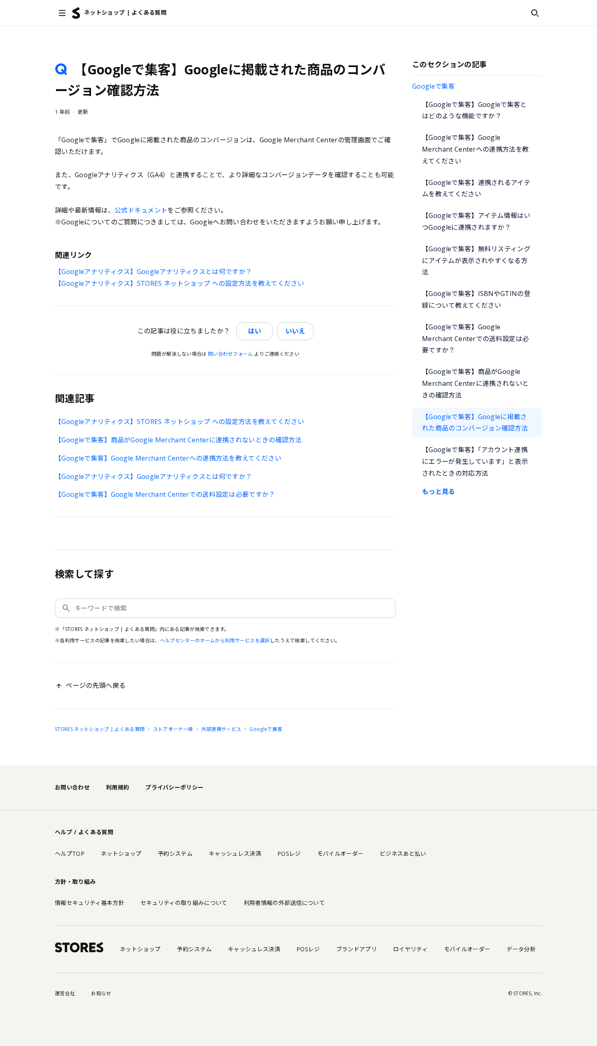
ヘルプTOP (69, 853)
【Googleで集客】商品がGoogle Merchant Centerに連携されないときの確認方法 (475, 383)
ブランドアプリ (356, 949)
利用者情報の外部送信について (284, 903)
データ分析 (521, 949)
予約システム (175, 853)
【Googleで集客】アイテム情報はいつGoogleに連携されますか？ (476, 221)
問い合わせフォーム (230, 353)
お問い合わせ (72, 787)
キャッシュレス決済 (235, 853)
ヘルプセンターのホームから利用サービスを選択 (215, 640)
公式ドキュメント (141, 210)
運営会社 (65, 993)
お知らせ (101, 993)
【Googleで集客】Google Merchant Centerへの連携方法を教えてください (475, 149)
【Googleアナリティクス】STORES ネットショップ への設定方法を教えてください (179, 283)
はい (254, 330)
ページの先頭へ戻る (95, 685)
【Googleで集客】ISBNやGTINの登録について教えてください (476, 299)
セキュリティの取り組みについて (184, 903)
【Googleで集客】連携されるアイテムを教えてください (476, 188)
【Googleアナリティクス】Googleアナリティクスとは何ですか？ (153, 271)
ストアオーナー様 (173, 729)
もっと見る (438, 491)
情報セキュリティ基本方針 (89, 903)
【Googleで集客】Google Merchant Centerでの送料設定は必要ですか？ (475, 338)
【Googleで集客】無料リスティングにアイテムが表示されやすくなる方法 (476, 260)
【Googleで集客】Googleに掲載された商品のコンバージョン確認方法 (475, 422)
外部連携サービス (221, 729)
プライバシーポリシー (174, 787)
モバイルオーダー (340, 853)
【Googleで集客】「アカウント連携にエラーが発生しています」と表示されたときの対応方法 (475, 461)
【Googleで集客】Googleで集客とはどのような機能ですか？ (474, 110)
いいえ (295, 330)
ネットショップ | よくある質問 (125, 12)
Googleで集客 (433, 86)
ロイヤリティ (410, 949)
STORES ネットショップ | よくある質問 (100, 729)
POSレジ (289, 853)
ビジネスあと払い (403, 853)
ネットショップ (121, 853)
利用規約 (117, 787)
